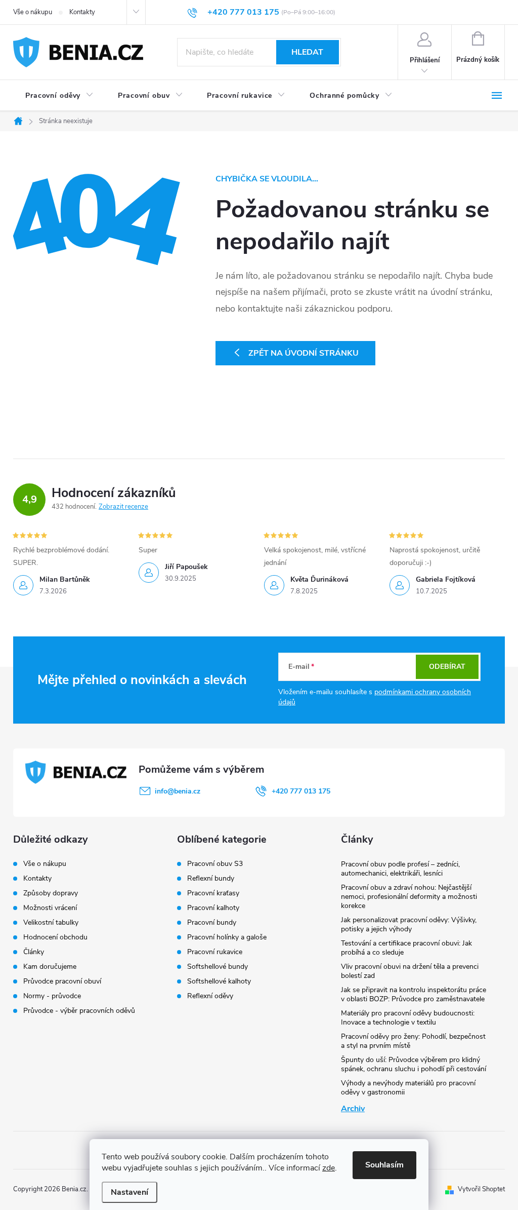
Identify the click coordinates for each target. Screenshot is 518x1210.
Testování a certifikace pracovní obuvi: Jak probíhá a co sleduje (406, 947)
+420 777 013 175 (301, 791)
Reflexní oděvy (210, 996)
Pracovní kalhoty (213, 908)
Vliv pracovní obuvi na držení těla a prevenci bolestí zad (410, 971)
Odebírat (447, 666)
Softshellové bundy (217, 967)
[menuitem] (59, 95)
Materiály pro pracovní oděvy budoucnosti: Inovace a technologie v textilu (407, 1017)
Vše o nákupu (32, 12)
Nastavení (129, 1192)
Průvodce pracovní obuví (62, 981)
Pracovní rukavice (214, 952)
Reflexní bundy (210, 879)
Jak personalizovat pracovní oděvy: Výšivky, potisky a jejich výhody (409, 924)
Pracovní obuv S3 (215, 864)
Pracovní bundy (211, 923)
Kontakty (82, 12)
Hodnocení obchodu (55, 937)
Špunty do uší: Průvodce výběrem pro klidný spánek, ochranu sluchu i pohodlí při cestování (413, 1064)
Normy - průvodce (52, 996)
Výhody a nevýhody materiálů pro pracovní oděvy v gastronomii (408, 1087)
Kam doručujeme (49, 966)
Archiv (353, 1109)
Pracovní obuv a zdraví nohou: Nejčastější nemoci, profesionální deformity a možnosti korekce (409, 897)
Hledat (307, 52)
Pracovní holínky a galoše (227, 937)
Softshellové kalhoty (219, 981)
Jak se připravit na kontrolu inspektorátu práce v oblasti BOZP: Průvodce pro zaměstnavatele (413, 994)
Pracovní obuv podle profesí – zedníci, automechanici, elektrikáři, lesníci (400, 868)
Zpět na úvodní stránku (303, 353)
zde (328, 1168)
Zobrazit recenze (123, 506)
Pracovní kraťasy (213, 893)
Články (33, 952)
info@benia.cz (177, 791)
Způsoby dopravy (50, 893)
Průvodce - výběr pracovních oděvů (79, 1010)
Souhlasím (384, 1164)
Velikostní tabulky (50, 922)
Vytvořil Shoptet (481, 1189)
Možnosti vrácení (50, 908)
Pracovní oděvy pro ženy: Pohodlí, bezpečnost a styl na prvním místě (413, 1041)
